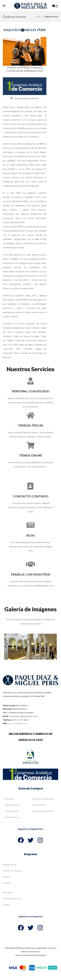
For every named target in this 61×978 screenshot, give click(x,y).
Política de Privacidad (12, 898)
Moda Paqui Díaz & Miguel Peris (33, 948)
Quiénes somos (9, 864)
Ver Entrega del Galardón (26, 98)
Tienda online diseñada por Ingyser (30, 955)
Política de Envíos (12, 805)
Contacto (7, 883)
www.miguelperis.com (17, 723)
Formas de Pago (12, 811)
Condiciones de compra (43, 811)
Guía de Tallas (38, 805)
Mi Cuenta (9, 799)
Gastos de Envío (12, 817)
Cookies (6, 904)
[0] (56, 6)
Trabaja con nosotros (12, 871)
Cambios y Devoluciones (43, 799)
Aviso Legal (8, 892)
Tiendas (6, 877)
